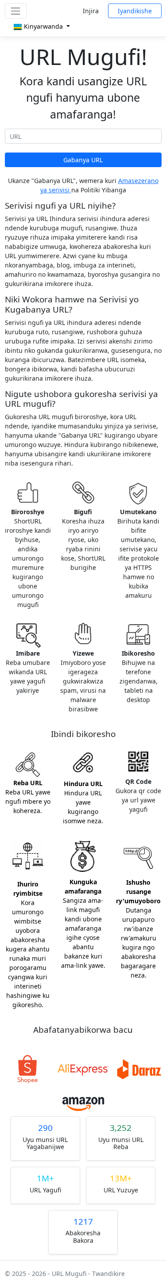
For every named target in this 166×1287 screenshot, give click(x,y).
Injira (91, 11)
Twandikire (108, 1273)
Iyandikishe (135, 11)
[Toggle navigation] (16, 11)
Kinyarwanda (43, 26)
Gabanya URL (83, 160)
